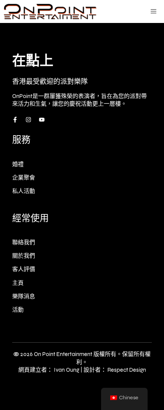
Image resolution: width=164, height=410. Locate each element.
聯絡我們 (23, 242)
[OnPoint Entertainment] (50, 11)
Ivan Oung (66, 369)
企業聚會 (23, 177)
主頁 (18, 282)
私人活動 (23, 191)
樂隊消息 (23, 296)
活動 (18, 309)
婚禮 (18, 164)
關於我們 (23, 255)
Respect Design (127, 369)
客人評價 (23, 269)
